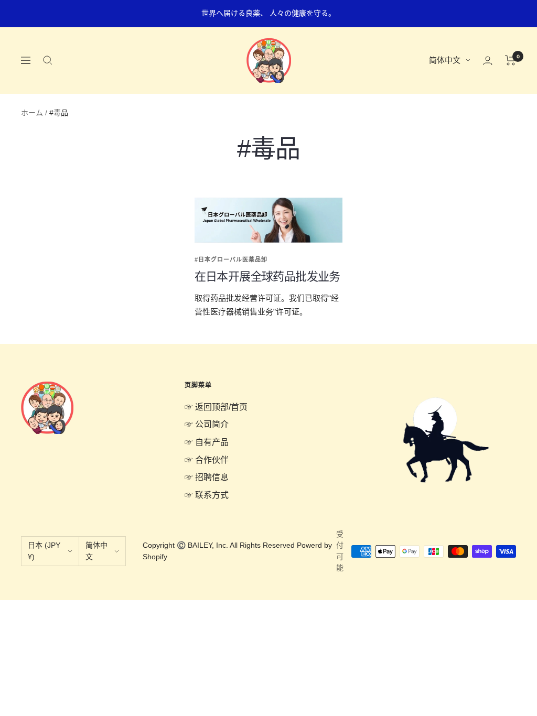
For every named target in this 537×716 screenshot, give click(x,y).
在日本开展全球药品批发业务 (267, 276)
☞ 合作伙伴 (207, 459)
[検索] (47, 60)
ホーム (32, 113)
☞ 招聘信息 (207, 477)
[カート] (510, 60)
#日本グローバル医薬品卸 (231, 259)
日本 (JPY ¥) (44, 551)
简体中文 (444, 60)
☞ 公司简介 (207, 424)
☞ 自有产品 (207, 442)
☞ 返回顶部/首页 (216, 407)
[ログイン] (487, 60)
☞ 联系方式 (207, 495)
